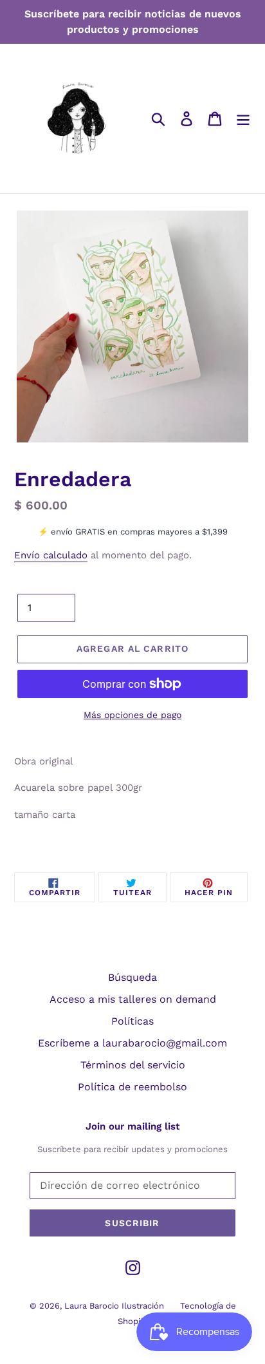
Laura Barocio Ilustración (114, 1306)
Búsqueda (132, 977)
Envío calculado (50, 555)
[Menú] (243, 118)
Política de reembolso (132, 1087)
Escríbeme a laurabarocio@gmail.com (132, 1043)
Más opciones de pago (132, 715)
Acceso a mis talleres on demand (133, 999)
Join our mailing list (132, 1126)
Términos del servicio (132, 1065)
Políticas (132, 1021)
